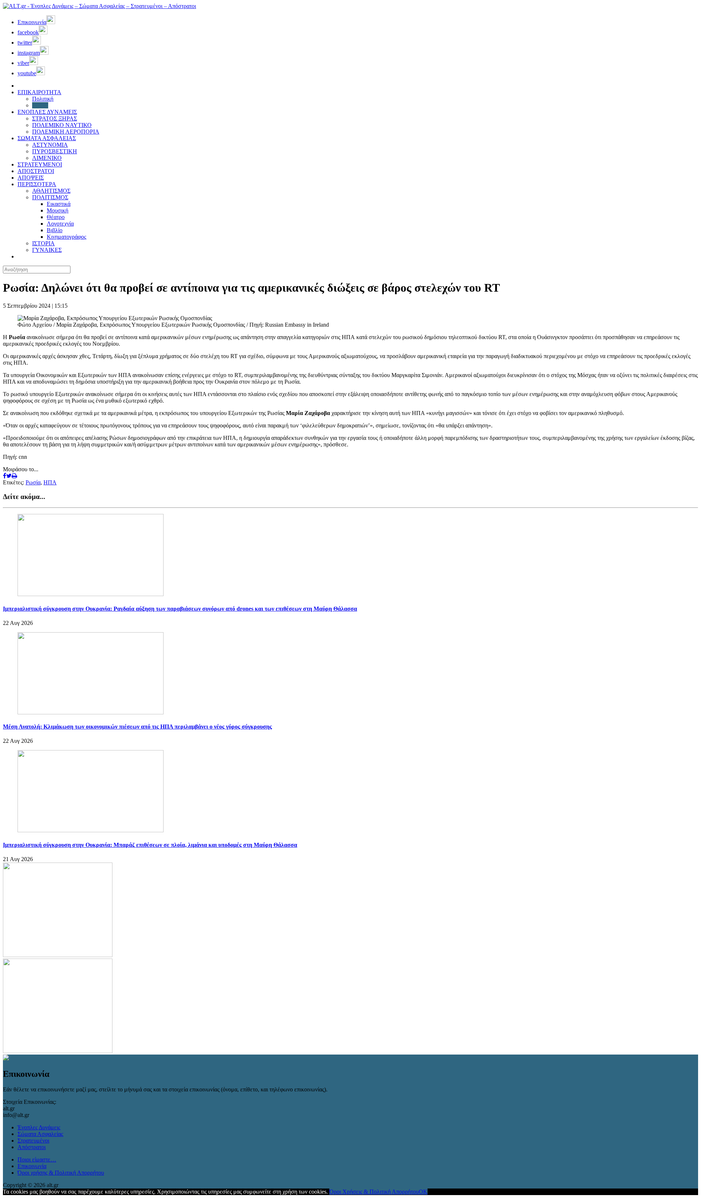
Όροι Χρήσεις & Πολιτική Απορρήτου (374, 1192)
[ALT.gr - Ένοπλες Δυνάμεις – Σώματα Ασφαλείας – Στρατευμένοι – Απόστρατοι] (99, 6)
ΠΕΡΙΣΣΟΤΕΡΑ (37, 184)
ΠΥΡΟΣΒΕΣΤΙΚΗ (54, 151)
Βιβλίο (54, 230)
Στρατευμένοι (33, 1140)
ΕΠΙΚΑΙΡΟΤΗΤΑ (39, 92)
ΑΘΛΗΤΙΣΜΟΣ (51, 191)
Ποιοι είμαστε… (37, 1159)
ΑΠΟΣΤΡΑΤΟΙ (36, 171)
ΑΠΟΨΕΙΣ (31, 177)
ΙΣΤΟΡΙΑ (43, 243)
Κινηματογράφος (66, 237)
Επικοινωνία (32, 1166)
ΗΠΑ (50, 482)
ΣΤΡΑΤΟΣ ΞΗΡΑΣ (54, 118)
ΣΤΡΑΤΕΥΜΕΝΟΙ (40, 164)
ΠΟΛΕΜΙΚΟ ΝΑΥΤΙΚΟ (62, 125)
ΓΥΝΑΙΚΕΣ (47, 250)
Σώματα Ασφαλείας (40, 1134)
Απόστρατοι (32, 1147)
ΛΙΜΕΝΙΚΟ (47, 158)
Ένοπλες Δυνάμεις (39, 1127)
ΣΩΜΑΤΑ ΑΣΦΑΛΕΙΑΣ (47, 138)
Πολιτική (42, 99)
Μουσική (57, 210)
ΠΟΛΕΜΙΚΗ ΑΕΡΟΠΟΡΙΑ (65, 131)
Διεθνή (40, 105)
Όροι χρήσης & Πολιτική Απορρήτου (61, 1173)
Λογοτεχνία (60, 223)
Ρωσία (33, 482)
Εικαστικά (58, 204)
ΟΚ (423, 1192)
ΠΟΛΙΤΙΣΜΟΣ (50, 197)
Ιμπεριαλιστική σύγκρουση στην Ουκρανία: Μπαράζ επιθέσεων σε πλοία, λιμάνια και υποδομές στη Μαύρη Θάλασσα (150, 845)
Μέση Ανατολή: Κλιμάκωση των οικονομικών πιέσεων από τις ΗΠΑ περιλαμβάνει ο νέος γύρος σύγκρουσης (137, 726)
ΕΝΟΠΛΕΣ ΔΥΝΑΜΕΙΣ (47, 112)
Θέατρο (56, 217)
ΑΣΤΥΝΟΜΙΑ (50, 145)
